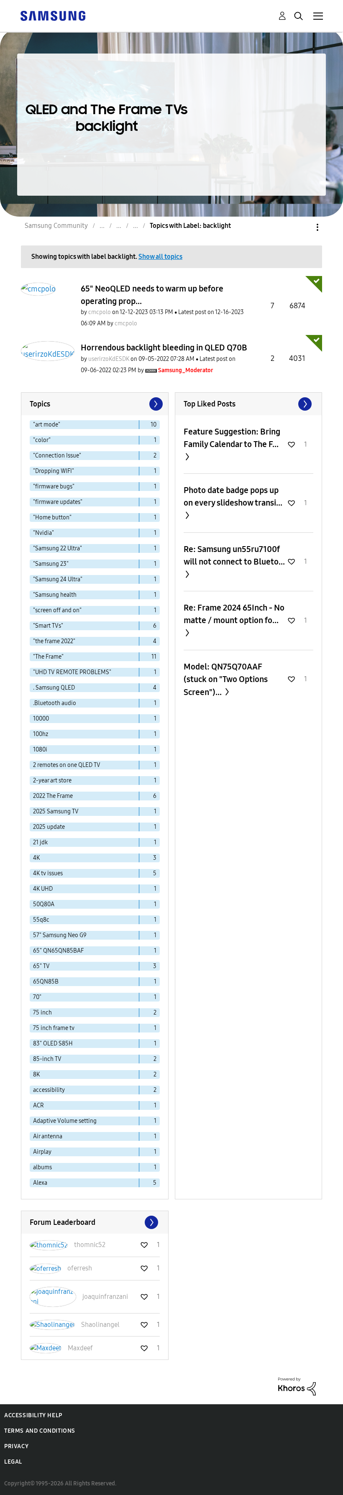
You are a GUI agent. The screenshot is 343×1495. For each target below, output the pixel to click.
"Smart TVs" (48, 625)
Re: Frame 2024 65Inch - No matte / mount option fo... (234, 614)
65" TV (41, 966)
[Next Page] (155, 404)
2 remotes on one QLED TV (66, 765)
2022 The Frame (53, 796)
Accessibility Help (33, 1415)
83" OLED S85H (53, 1043)
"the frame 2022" (54, 641)
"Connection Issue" (57, 455)
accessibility (49, 1090)
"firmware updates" (57, 502)
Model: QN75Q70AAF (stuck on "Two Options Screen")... (226, 679)
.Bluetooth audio (54, 703)
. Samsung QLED (54, 687)
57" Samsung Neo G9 (60, 935)
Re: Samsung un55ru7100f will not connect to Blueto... (234, 555)
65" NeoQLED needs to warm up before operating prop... (152, 295)
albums (42, 1167)
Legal (13, 1461)
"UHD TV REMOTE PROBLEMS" (72, 672)
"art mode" (46, 424)
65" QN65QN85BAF (58, 950)
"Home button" (52, 517)
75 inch (42, 1012)
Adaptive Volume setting (65, 1120)
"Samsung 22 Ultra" (57, 548)
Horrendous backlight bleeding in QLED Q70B (164, 347)
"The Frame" (48, 656)
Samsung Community (56, 226)
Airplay (42, 1151)
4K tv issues (48, 873)
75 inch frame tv (53, 1028)
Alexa (40, 1182)
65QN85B (46, 981)
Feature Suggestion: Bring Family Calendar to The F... (232, 438)
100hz (40, 734)
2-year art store (52, 780)
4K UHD (43, 888)
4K (36, 857)
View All (248, 404)
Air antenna (47, 1136)
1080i (40, 749)
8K (36, 1074)
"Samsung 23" (51, 563)
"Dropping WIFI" (53, 471)
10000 (41, 718)
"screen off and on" (57, 610)
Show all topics (160, 257)
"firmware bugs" (53, 486)
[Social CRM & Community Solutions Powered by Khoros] (297, 1386)
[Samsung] (52, 15)
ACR (38, 1105)
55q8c (41, 919)
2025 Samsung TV (56, 811)
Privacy (16, 1446)
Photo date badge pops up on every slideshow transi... (233, 496)
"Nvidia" (43, 533)
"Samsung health (55, 594)
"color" (42, 440)
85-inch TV (47, 1059)
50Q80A (43, 904)
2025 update (49, 827)
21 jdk (40, 842)
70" (37, 997)
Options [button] (303, 227)
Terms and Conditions (39, 1430)
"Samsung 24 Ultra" (57, 579)
